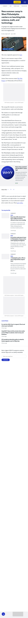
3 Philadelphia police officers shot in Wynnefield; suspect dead (18, 259)
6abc (21, 55)
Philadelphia (24, 6)
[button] (3, 614)
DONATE (17, 2)
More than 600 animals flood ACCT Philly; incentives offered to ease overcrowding (18, 218)
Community (5, 6)
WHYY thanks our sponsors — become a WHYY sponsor (14, 102)
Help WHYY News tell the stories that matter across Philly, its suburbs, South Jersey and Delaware (13, 332)
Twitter (10, 189)
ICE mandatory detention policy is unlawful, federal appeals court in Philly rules (13, 340)
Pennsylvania (16, 6)
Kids (10, 6)
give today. (20, 203)
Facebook (8, 189)
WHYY (5, 2)
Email (13, 189)
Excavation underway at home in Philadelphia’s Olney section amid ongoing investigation (18, 239)
